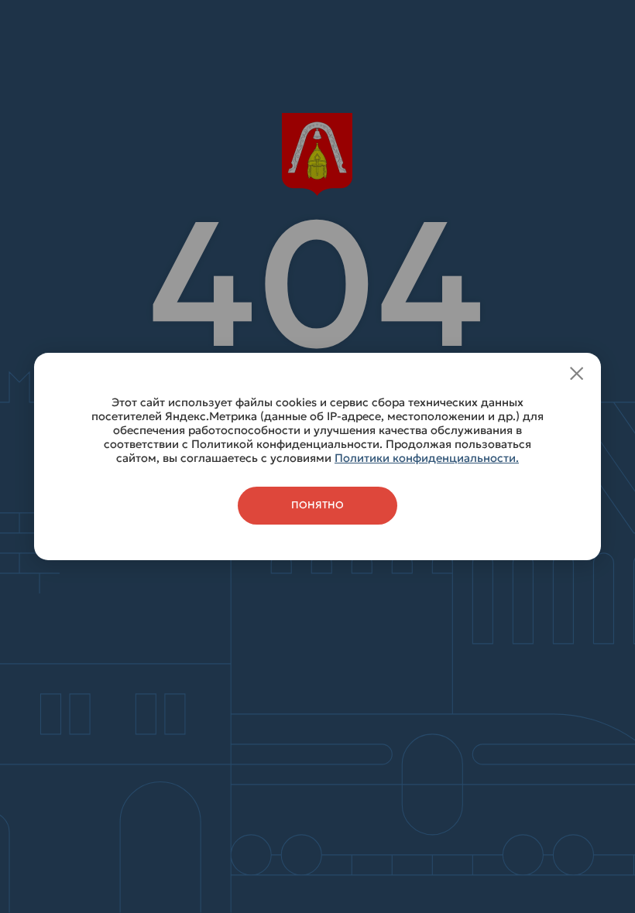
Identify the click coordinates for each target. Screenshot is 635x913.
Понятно (317, 505)
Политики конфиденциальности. (427, 458)
